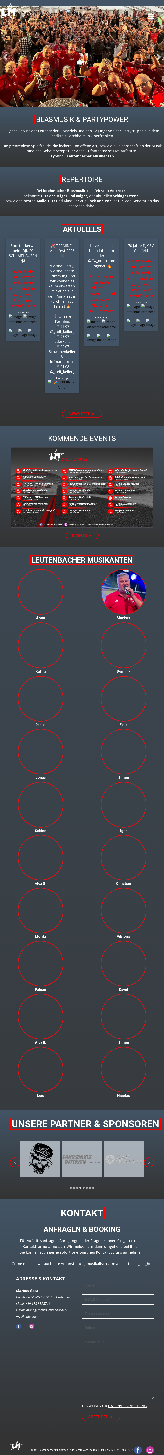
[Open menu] (151, 16)
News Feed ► (82, 413)
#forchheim (23, 300)
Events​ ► (82, 535)
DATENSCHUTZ (124, 1450)
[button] (5, 57)
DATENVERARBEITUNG (127, 1405)
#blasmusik (23, 282)
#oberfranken (23, 305)
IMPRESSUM (107, 1450)
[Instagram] (31, 1326)
